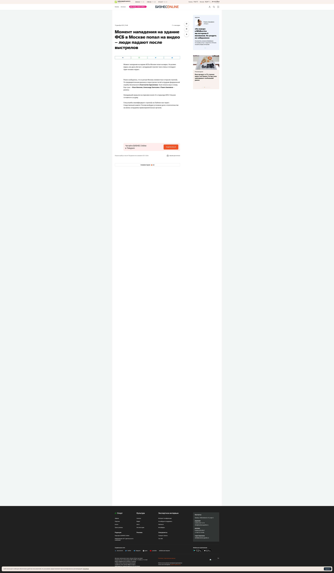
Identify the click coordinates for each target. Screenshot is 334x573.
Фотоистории (140, 527)
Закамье (123, 6)
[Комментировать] (186, 24)
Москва (202, 2)
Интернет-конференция (165, 518)
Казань (191, 2)
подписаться (171, 147)
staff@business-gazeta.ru (202, 538)
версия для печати (174, 155)
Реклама (139, 532)
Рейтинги (161, 524)
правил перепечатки (175, 564)
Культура (141, 513)
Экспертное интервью (168, 513)
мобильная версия (164, 550)
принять (327, 569)
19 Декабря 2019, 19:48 (121, 25)
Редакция (118, 532)
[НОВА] (138, 7)
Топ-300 (160, 538)
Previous (195, 48)
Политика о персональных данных (166, 558)
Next (217, 48)
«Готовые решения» (209, 23)
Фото (138, 524)
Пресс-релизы (119, 527)
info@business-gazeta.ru (201, 525)
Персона (117, 521)
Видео (138, 521)
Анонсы (139, 518)
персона (197, 17)
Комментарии (147, 165)
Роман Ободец (208, 22)
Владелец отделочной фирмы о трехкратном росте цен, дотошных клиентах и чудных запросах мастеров (206, 40)
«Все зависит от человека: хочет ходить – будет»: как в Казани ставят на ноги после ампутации (206, 77)
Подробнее (86, 569)
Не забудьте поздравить (165, 521)
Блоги (116, 524)
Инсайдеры (161, 527)
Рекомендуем (199, 71)
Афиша (117, 518)
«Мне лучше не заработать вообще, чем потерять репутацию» (205, 32)
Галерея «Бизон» (163, 535)
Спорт (120, 513)
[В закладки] (186, 29)
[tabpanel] (206, 31)
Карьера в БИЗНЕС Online (122, 535)
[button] (156, 113)
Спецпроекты (162, 532)
